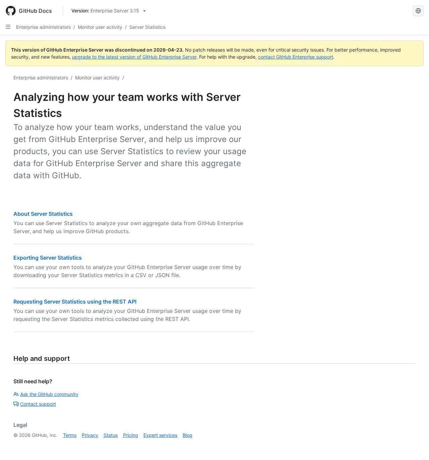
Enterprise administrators (43, 27)
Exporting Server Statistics (47, 257)
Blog (187, 435)
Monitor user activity (100, 27)
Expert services (160, 435)
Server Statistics (147, 27)
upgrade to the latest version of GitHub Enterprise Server (134, 57)
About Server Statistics (43, 213)
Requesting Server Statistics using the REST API (74, 301)
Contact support (38, 404)
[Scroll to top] (414, 445)
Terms (69, 435)
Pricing (130, 435)
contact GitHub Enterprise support (295, 57)
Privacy (90, 435)
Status (111, 435)
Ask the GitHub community (49, 394)
